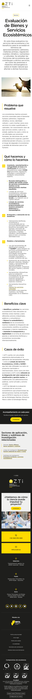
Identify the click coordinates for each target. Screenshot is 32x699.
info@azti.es (16, 550)
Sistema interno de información (16, 650)
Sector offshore (14, 444)
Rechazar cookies (20, 693)
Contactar (16, 419)
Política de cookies (16, 640)
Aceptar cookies (11, 693)
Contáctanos (16, 508)
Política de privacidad (16, 634)
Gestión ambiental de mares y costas (14, 451)
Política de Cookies (16, 690)
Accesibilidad (16, 643)
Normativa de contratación (16, 647)
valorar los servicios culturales (16, 288)
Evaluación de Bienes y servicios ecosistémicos (13, 457)
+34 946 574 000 (16, 538)
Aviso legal (16, 637)
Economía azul (22, 450)
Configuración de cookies (16, 696)
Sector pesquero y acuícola (11, 446)
